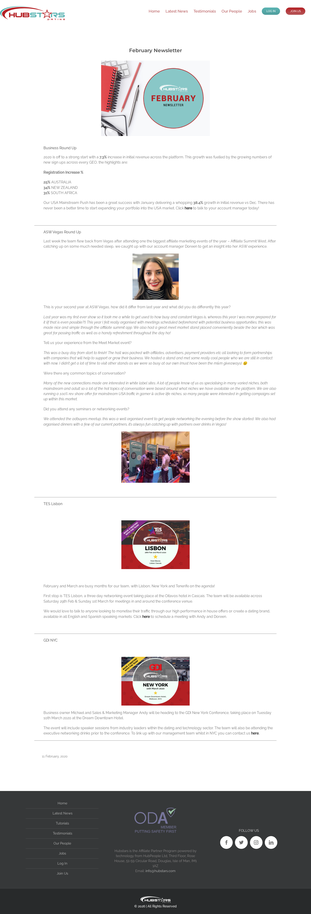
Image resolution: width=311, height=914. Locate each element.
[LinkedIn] (271, 842)
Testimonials (62, 833)
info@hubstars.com (160, 871)
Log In (62, 863)
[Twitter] (241, 842)
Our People (62, 843)
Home (62, 803)
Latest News (62, 813)
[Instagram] (256, 842)
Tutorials (62, 823)
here (188, 208)
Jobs (62, 853)
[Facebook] (226, 842)
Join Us (62, 873)
